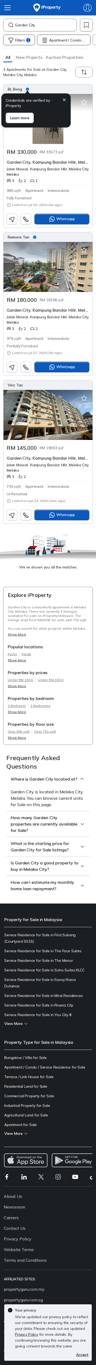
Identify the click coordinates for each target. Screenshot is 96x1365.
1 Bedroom (17, 706)
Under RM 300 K (50, 680)
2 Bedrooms (40, 706)
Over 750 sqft (45, 731)
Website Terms (19, 1249)
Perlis (12, 654)
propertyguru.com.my (24, 1289)
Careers (11, 1217)
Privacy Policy (17, 1239)
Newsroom (14, 1207)
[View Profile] (48, 89)
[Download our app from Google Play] (73, 1160)
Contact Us (15, 1228)
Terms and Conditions (25, 1260)
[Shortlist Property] (84, 102)
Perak (26, 654)
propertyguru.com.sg (23, 1299)
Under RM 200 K (20, 680)
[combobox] (46, 25)
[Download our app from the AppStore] (25, 1160)
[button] (8, 57)
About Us (13, 1196)
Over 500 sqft (19, 731)
